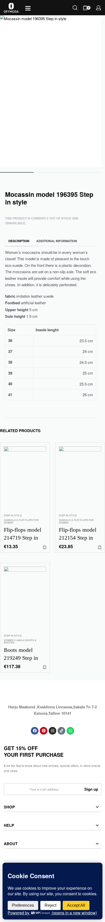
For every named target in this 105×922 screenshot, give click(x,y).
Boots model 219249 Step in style (21, 654)
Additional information (56, 241)
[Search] (74, 7)
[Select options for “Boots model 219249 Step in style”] (44, 667)
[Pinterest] (43, 731)
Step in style (13, 515)
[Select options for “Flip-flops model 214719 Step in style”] (44, 547)
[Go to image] (17, 172)
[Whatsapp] (70, 731)
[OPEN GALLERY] (50, 91)
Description (18, 241)
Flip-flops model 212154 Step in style (77, 534)
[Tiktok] (61, 731)
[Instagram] (52, 731)
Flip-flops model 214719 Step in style (22, 534)
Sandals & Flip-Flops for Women (21, 521)
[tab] (19, 241)
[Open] (28, 8)
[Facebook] (34, 731)
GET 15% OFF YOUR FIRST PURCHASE (33, 751)
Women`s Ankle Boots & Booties (20, 641)
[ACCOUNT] (98, 7)
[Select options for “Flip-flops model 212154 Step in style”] (99, 547)
